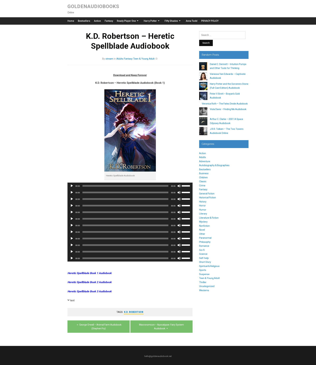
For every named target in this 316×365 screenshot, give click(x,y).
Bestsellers (84, 21)
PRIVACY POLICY (210, 21)
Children (203, 177)
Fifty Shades (171, 21)
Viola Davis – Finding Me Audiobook (228, 109)
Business (204, 173)
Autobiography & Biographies (214, 165)
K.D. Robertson (133, 312)
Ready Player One (126, 21)
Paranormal (205, 238)
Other (202, 234)
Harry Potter (150, 21)
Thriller (202, 282)
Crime (202, 185)
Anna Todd (191, 21)
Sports (202, 270)
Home (70, 21)
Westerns (204, 290)
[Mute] (179, 186)
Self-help (204, 258)
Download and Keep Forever (130, 75)
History (202, 201)
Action (97, 21)
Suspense (204, 274)
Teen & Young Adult (144, 58)
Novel (202, 229)
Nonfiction (204, 226)
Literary (203, 213)
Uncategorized (206, 286)
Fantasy (109, 21)
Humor (202, 209)
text (72, 300)
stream (109, 58)
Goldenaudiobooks (93, 6)
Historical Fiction (207, 197)
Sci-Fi (202, 250)
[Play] (71, 186)
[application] (130, 186)
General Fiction (206, 193)
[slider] (186, 186)
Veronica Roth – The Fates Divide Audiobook (225, 103)
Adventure (204, 161)
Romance (204, 246)
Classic (202, 181)
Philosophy (205, 242)
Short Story (205, 262)
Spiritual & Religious (209, 266)
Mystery (203, 221)
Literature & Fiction (209, 217)
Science (203, 254)
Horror (202, 205)
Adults (119, 58)
